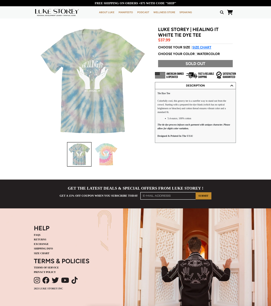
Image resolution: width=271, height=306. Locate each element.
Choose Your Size (184, 47)
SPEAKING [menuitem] (185, 12)
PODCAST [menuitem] (143, 12)
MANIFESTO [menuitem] (126, 12)
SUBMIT (203, 195)
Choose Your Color (189, 54)
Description (195, 85)
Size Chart (201, 47)
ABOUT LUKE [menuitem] (106, 12)
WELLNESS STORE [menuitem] (164, 12)
